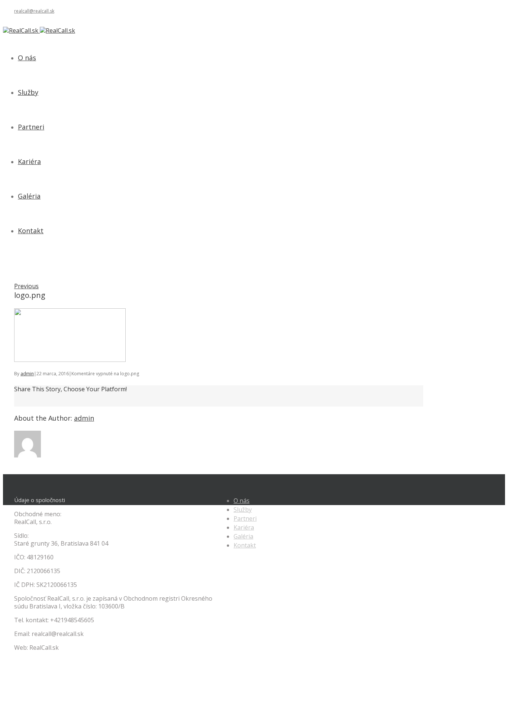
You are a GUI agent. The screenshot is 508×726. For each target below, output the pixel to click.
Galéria (243, 536)
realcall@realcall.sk (34, 11)
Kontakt (245, 545)
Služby (243, 509)
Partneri (245, 518)
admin (27, 373)
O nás (242, 501)
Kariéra (244, 527)
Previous (26, 286)
